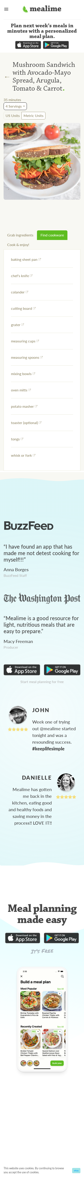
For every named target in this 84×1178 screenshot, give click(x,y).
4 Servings (14, 106)
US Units (13, 115)
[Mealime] (42, 9)
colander (18, 292)
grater (15, 324)
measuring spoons (25, 357)
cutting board (21, 308)
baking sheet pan (24, 259)
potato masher (22, 406)
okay (76, 1170)
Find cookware (52, 235)
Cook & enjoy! (18, 244)
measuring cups (23, 341)
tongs (15, 438)
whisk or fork (21, 455)
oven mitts (19, 390)
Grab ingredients (20, 235)
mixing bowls (21, 373)
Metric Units (33, 115)
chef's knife (20, 275)
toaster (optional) (24, 422)
